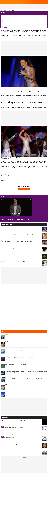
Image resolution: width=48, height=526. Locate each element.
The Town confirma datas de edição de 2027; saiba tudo (10, 434)
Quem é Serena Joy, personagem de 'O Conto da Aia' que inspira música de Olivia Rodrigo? (17, 241)
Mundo (6, 384)
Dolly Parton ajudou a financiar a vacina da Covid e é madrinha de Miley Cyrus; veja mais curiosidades (19, 261)
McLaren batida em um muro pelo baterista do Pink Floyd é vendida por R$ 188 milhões (16, 227)
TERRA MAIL (2, 3)
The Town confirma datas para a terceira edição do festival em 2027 (13, 420)
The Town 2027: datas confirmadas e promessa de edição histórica (12, 427)
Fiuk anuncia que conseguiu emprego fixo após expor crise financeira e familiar (15, 248)
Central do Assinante (8, 3)
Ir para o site (4, 1)
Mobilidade (6, 377)
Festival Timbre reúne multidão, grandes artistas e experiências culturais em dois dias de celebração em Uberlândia (19, 255)
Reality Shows (3, 443)
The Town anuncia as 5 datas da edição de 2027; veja (10, 437)
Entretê (12, 183)
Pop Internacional (3, 247)
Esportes (6, 334)
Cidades (6, 341)
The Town (13, 10)
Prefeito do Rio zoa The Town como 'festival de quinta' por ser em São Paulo (14, 450)
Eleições (6, 391)
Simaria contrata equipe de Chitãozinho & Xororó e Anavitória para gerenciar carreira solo (17, 234)
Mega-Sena (6, 348)
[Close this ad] (47, 520)
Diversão (5, 10)
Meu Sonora (2, 217)
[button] (1, 1)
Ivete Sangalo (5, 30)
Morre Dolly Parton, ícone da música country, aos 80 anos (15, 220)
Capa (1, 10)
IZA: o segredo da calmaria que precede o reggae (9, 444)
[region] (24, 524)
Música (9, 10)
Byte (6, 363)
